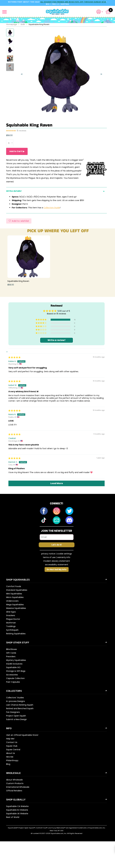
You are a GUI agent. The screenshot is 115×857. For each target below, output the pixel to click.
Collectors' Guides (15, 697)
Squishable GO (13, 667)
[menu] (4, 12)
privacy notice (48, 553)
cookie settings (64, 553)
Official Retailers (14, 790)
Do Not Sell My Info (56, 569)
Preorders (10, 656)
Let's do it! (56, 545)
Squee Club (11, 746)
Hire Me (9, 756)
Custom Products (14, 783)
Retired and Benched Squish (20, 708)
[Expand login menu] (99, 12)
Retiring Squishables (16, 633)
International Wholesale (17, 787)
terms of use (49, 557)
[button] (100, 12)
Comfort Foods (13, 586)
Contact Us (11, 742)
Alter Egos (11, 611)
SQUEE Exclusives (14, 663)
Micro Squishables (15, 597)
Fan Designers (13, 712)
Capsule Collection (15, 678)
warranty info (63, 557)
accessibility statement (56, 564)
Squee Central (13, 749)
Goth (23, 24)
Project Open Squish (16, 715)
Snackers (10, 615)
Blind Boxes (11, 649)
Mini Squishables (14, 593)
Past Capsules (13, 682)
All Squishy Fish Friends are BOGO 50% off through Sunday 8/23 (73, 2)
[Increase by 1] (12, 140)
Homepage (11, 24)
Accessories (12, 674)
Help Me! (10, 738)
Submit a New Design (16, 719)
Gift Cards (11, 652)
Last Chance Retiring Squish (19, 704)
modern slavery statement (56, 561)
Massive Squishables (16, 608)
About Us (10, 753)
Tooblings (11, 626)
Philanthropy (12, 760)
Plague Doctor (13, 619)
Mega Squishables (15, 604)
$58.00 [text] (9, 135)
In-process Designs (15, 701)
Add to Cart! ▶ (17, 151)
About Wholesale (14, 779)
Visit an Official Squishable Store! (22, 735)
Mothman (11, 622)
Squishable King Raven (18, 281)
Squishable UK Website (17, 813)
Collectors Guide (52, 207)
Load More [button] (56, 483)
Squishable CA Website (17, 806)
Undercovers (12, 601)
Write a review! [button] (56, 340)
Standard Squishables (16, 590)
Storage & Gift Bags (15, 671)
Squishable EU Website (17, 810)
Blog (8, 764)
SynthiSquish (12, 630)
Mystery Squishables (16, 660)
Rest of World (12, 817)
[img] (14, 357)
